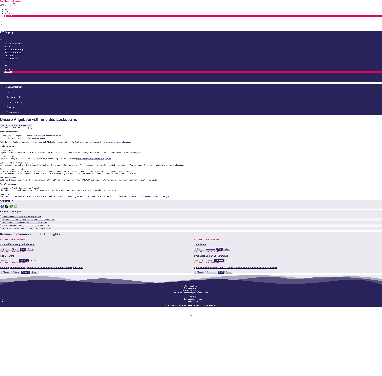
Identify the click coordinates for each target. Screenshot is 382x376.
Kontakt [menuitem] (7, 9)
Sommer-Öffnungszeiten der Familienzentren (21, 217)
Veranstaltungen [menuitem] (13, 52)
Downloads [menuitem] (9, 14)
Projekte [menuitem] (9, 55)
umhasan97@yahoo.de (34, 190)
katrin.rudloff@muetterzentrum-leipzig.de (123, 152)
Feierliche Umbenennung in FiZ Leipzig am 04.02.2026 (25, 226)
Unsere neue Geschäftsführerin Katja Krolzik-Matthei (24, 223)
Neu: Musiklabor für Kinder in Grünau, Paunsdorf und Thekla (28, 229)
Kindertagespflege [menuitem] (14, 49)
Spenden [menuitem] (8, 16)
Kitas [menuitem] (7, 46)
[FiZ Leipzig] (6, 5)
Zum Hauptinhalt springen (11, 1)
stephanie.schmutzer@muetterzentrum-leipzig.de (110, 142)
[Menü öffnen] (14, 4)
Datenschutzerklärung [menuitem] (193, 299)
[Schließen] (191, 315)
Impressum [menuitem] (193, 301)
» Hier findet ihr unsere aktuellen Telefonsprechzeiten (22, 138)
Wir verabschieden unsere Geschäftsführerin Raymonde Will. (28, 220)
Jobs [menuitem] (6, 11)
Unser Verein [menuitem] (12, 58)
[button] (2, 206)
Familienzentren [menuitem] (13, 43)
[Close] (1, 39)
